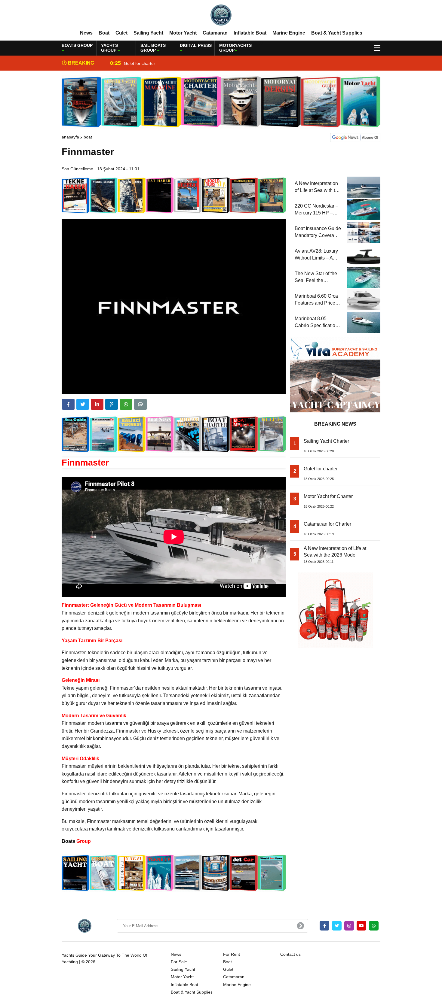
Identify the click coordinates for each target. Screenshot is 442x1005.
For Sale (179, 961)
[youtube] (361, 926)
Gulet (121, 32)
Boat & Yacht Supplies (336, 32)
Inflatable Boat (250, 32)
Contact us (290, 954)
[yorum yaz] (140, 404)
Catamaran (215, 32)
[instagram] (349, 926)
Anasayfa (70, 137)
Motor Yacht (183, 32)
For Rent (231, 954)
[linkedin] (97, 404)
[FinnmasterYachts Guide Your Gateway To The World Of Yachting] (221, 14)
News (86, 32)
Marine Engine (288, 32)
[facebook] (68, 404)
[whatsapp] (374, 926)
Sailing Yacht (148, 32)
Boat (104, 32)
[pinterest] (111, 404)
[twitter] (82, 404)
